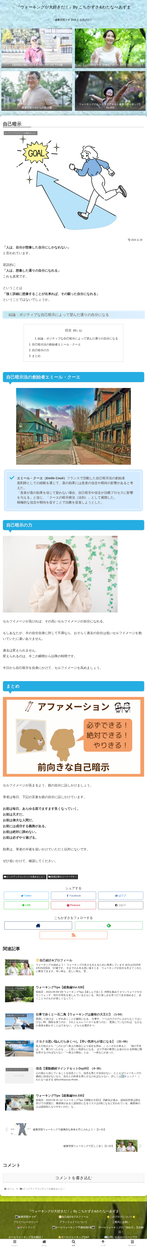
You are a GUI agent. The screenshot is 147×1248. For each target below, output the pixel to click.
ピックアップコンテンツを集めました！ (25, 876)
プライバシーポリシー (26, 1222)
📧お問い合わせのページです (120, 1237)
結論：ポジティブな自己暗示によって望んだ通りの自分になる (78, 338)
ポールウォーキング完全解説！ (26, 1237)
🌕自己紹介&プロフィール (73, 1216)
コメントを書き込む (73, 1178)
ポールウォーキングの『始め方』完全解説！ (121, 1229)
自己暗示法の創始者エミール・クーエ (56, 344)
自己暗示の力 (40, 350)
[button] (136, 666)
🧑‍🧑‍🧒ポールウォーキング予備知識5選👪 (73, 1227)
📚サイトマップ (26, 1227)
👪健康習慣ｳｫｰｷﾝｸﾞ (26, 1216)
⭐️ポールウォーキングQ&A (73, 1237)
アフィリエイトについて (73, 1222)
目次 (68, 330)
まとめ (36, 355)
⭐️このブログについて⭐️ (121, 1216)
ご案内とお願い (121, 1222)
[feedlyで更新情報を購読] (109, 925)
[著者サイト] (38, 925)
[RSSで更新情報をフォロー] (73, 935)
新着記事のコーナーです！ (64, 876)
